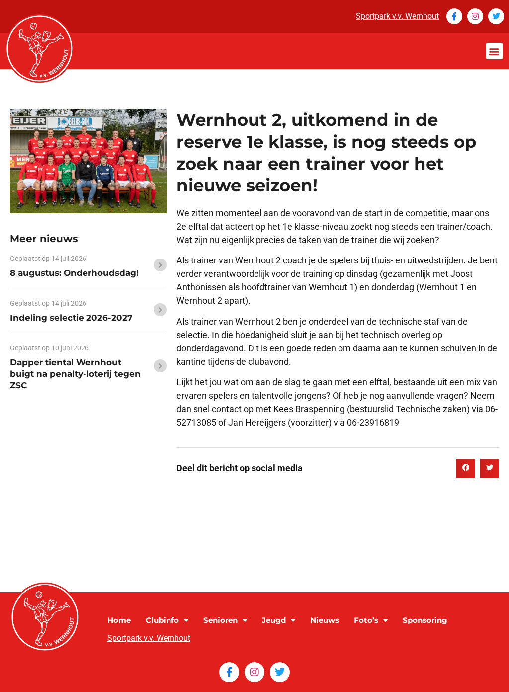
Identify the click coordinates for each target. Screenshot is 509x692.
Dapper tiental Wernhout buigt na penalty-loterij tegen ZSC (75, 373)
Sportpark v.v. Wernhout (397, 16)
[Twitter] (496, 16)
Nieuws (324, 620)
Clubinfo (162, 620)
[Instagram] (475, 16)
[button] (494, 51)
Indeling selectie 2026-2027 (71, 318)
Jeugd (274, 620)
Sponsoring (425, 620)
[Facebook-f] (454, 16)
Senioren (220, 620)
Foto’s (366, 620)
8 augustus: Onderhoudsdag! (74, 273)
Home (119, 620)
